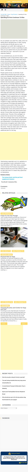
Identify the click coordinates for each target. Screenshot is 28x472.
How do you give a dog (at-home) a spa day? (13, 377)
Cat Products (6, 302)
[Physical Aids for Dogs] (14, 237)
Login (9, 1)
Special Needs (6, 254)
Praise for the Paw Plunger (9, 215)
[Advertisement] (14, 146)
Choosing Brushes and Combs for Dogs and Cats (13, 308)
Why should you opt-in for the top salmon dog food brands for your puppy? (14, 398)
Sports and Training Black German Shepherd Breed (13, 393)
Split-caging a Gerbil (24, 323)
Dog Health (5, 251)
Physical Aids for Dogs (8, 256)
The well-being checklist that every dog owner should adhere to (14, 381)
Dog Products (6, 213)
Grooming (5, 305)
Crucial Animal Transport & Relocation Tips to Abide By (13, 387)
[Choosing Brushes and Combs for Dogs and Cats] (14, 285)
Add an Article (16, 1)
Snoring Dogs (5, 323)
